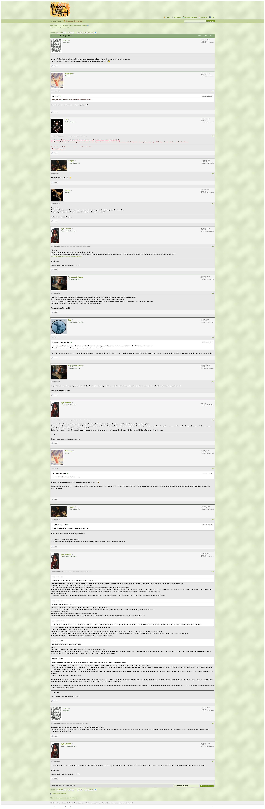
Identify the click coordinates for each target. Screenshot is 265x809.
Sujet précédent (57, 785)
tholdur (86, 723)
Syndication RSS (128, 803)
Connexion (69, 21)
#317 (213, 91)
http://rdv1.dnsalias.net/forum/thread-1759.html (66, 256)
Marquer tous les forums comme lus (112, 803)
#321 (213, 246)
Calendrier (204, 17)
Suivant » (90, 32)
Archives (84, 25)
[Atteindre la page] (95, 33)
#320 (213, 204)
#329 (213, 723)
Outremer (69, 74)
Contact (64, 803)
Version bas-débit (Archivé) (93, 803)
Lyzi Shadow (66, 229)
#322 (213, 293)
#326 (213, 468)
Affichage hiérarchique (206, 36)
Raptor (67, 190)
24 (81, 32)
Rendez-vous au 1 (55, 25)
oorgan (71, 161)
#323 (213, 337)
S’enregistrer (78, 21)
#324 (213, 381)
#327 (213, 519)
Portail (168, 17)
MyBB (55, 806)
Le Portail (70, 803)
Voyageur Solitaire (75, 277)
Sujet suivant (68, 785)
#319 (213, 173)
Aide (212, 17)
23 (78, 32)
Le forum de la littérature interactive (71, 25)
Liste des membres (190, 17)
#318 (213, 136)
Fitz (69, 320)
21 (72, 32)
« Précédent (60, 32)
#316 (213, 55)
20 (69, 32)
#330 (213, 761)
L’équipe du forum (55, 803)
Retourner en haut (79, 803)
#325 (213, 420)
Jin (66, 120)
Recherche (177, 17)
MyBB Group (67, 806)
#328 (213, 571)
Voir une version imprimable (59, 793)
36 (85, 32)
